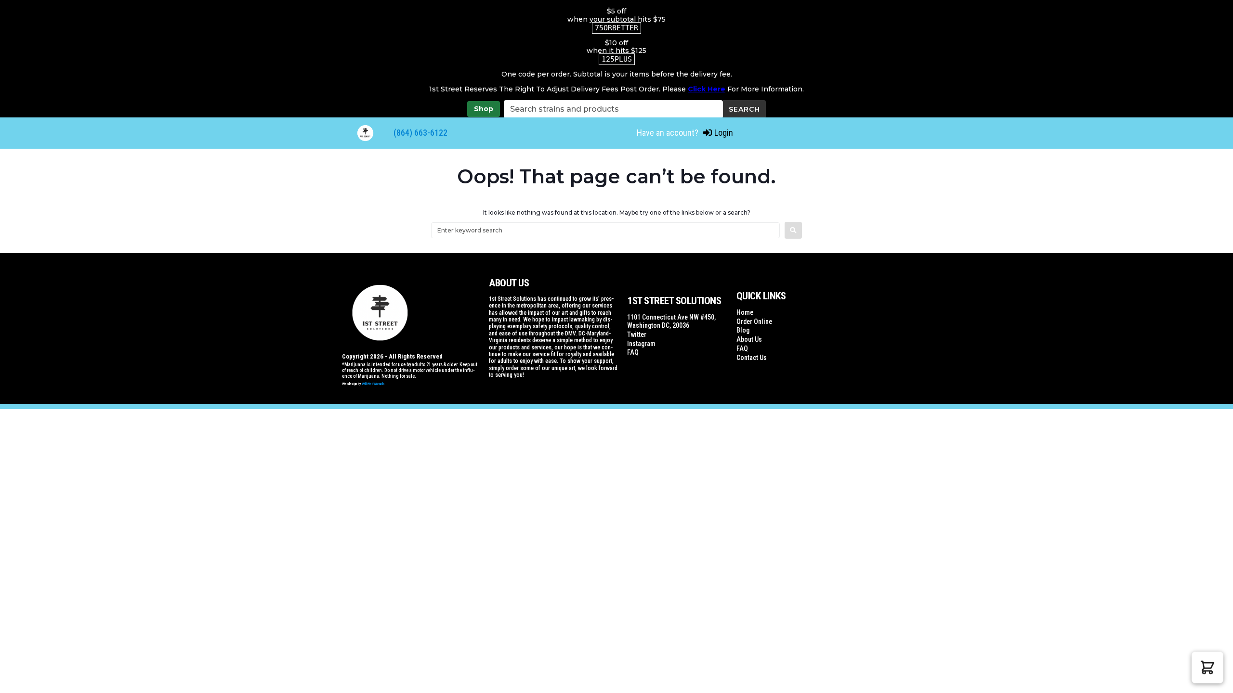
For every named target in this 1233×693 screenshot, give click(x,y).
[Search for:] (605, 230)
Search (744, 109)
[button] (1207, 667)
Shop (483, 108)
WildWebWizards (373, 384)
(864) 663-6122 (420, 133)
